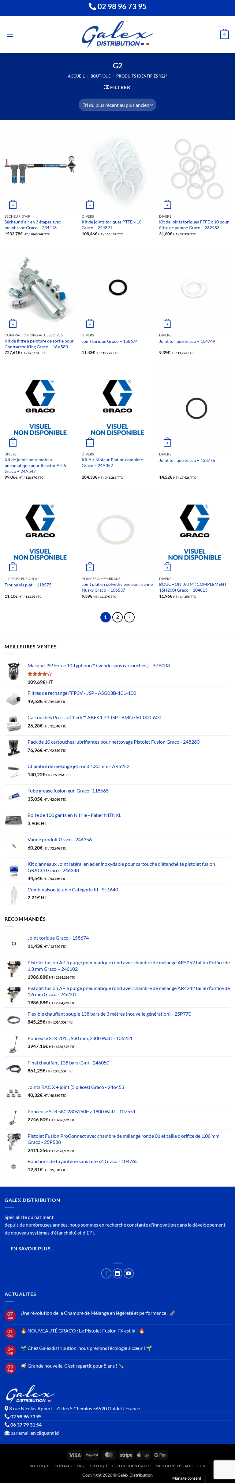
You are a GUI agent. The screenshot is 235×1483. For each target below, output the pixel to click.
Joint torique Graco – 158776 (187, 460)
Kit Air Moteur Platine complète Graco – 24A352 (112, 462)
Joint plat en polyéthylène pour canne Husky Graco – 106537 (117, 587)
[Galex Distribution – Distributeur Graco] (117, 34)
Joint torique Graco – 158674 (110, 341)
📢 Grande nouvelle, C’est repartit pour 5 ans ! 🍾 (72, 1366)
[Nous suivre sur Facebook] (106, 1273)
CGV (201, 1465)
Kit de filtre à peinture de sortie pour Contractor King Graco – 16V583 (39, 343)
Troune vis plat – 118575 (28, 584)
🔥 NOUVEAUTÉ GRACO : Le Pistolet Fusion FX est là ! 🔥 (83, 1330)
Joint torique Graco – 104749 (187, 341)
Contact (63, 1465)
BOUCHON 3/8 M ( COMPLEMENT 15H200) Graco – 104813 (193, 587)
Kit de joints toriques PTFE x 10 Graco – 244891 (111, 224)
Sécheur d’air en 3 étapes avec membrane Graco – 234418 (33, 224)
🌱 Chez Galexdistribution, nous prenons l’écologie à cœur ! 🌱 (86, 1348)
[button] (10, 34)
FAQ (81, 1465)
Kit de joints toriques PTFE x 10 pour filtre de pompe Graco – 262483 (194, 224)
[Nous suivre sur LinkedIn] (118, 1273)
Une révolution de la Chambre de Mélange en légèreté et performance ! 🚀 (98, 1313)
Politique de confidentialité (120, 1465)
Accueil (76, 76)
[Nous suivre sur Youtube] (129, 1273)
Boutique (101, 76)
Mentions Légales (174, 1465)
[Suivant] (129, 617)
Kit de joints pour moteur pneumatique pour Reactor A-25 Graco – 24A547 (35, 465)
